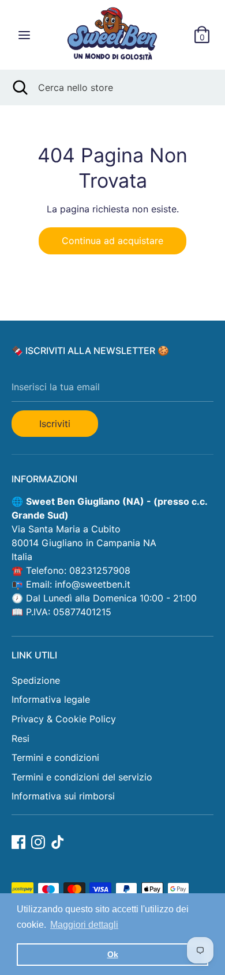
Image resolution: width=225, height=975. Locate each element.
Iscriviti (54, 423)
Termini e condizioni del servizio (82, 777)
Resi (20, 738)
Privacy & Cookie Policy (64, 719)
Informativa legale (51, 699)
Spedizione (36, 680)
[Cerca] (19, 87)
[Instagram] (38, 842)
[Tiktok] (58, 842)
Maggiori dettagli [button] (84, 925)
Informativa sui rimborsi (63, 796)
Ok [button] (112, 954)
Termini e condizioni (55, 757)
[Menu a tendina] (24, 35)
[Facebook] (18, 842)
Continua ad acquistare (112, 240)
